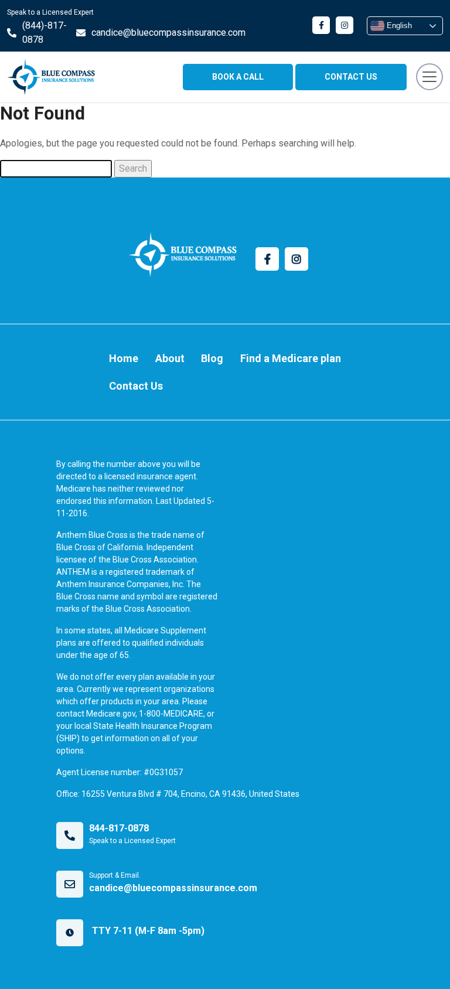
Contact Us (136, 386)
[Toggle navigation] (429, 76)
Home (123, 358)
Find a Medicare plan (290, 358)
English (398, 25)
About (170, 358)
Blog (212, 358)
